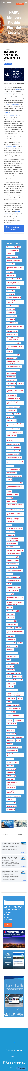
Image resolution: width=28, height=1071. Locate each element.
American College (13, 705)
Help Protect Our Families (15, 550)
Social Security (12, 690)
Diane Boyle (7, 112)
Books (9, 720)
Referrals (10, 617)
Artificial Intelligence (13, 708)
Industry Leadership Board (15, 737)
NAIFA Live (11, 772)
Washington (11, 803)
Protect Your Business (14, 476)
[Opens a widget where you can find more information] (21, 1068)
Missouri (10, 765)
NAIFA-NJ (10, 779)
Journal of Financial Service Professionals (14, 603)
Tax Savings (11, 799)
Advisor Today (12, 257)
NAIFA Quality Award (13, 673)
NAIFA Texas (11, 776)
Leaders (10, 264)
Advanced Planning (13, 444)
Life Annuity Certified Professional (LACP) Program (13, 520)
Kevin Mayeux (7, 93)
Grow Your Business (14, 297)
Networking (17, 676)
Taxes (9, 574)
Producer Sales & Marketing (15, 461)
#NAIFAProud (12, 322)
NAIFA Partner (12, 331)
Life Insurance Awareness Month (14, 439)
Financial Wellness (13, 547)
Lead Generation (12, 663)
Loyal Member (12, 334)
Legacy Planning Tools (14, 747)
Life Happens (12, 358)
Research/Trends (13, 429)
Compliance (11, 639)
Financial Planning (13, 287)
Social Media (11, 621)
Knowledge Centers (13, 553)
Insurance (11, 275)
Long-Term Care (13, 306)
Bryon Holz (18, 89)
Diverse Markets (12, 590)
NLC (9, 676)
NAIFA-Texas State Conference (12, 783)
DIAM (20, 643)
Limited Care (11, 472)
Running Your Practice (14, 432)
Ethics (10, 413)
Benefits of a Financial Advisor (13, 716)
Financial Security (13, 494)
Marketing (11, 376)
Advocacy (11, 312)
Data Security (11, 723)
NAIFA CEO (11, 670)
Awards (10, 272)
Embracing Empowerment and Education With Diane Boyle (6, 836)
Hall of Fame (11, 733)
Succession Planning (13, 796)
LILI (9, 659)
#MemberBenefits (13, 398)
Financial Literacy (13, 370)
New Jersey (11, 787)
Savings (10, 686)
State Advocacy (12, 624)
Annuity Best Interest (14, 580)
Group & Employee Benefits (14, 424)
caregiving (11, 809)
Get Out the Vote (12, 656)
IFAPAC (10, 498)
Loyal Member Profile (14, 260)
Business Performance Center (13, 301)
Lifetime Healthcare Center (14, 754)
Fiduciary (10, 594)
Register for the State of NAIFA (14, 228)
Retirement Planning (14, 366)
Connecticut (19, 720)
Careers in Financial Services (15, 632)
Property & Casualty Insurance (12, 791)
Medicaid (10, 666)
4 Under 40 (11, 531)
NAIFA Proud (11, 380)
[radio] (14, 912)
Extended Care (12, 543)
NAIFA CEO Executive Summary (13, 362)
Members (11, 309)
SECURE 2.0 (11, 683)
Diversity (10, 294)
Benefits (10, 466)
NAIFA (6, 60)
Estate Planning (12, 646)
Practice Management (14, 457)
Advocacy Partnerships (14, 483)
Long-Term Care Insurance (14, 505)
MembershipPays (12, 762)
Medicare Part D (12, 557)
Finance (10, 649)
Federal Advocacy (13, 355)
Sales (9, 479)
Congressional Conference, (10, 146)
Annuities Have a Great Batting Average (22, 836)
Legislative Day (12, 750)
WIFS (20, 698)
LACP (9, 351)
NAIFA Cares (11, 769)
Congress (10, 535)
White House (11, 806)
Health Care (11, 435)
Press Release (7, 63)
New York (10, 614)
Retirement (11, 383)
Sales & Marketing (13, 407)
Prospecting (11, 395)
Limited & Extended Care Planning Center (14, 338)
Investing (10, 740)
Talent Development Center (14, 347)
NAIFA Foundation (13, 560)
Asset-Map (11, 712)
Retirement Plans (12, 563)
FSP (17, 413)
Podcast (10, 253)
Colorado (10, 636)
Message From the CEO (14, 528)
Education (10, 730)
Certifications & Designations (15, 391)
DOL (9, 491)
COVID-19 (11, 387)
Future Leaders (12, 653)
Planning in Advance (13, 447)
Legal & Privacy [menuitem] (14, 1056)
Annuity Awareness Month (15, 509)
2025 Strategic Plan (13, 577)
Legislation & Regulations (14, 402)
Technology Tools (13, 454)
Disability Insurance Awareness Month (13, 539)
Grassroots (11, 420)
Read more (23, 852)
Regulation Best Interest (14, 680)
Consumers (11, 643)
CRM (9, 584)
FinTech (10, 417)
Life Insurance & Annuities (14, 268)
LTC (18, 740)
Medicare (11, 319)
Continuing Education (13, 587)
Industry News (12, 501)
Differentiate (11, 727)
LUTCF (9, 744)
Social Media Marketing (14, 570)
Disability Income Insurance (14, 514)
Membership (11, 316)
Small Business (12, 567)
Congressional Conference (14, 487)
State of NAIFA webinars (12, 115)
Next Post (23, 818)
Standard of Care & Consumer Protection (14, 694)
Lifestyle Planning (13, 611)
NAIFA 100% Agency (13, 343)
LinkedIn (10, 759)
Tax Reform (11, 698)
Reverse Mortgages (13, 451)
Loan (9, 525)
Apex (21, 383)
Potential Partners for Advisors (13, 283)
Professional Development (14, 327)
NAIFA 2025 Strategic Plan (12, 104)
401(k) (18, 627)
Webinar (10, 291)
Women (10, 627)
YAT (9, 701)
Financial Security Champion (15, 598)
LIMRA (9, 607)
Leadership (11, 373)
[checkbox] (14, 916)
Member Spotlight (13, 247)
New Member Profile (14, 279)
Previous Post (6, 818)
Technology (11, 410)
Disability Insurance (13, 469)
